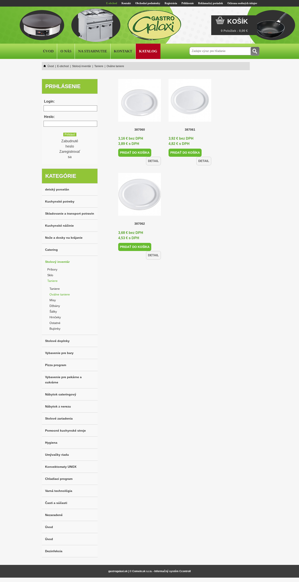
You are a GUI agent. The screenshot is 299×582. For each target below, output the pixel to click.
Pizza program (55, 365)
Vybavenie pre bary (59, 353)
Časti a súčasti (56, 503)
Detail (154, 152)
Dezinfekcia (53, 551)
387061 (190, 129)
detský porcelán (57, 189)
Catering (51, 249)
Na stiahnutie (92, 51)
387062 (139, 215)
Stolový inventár (57, 261)
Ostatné (54, 323)
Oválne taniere (59, 294)
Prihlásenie (187, 3)
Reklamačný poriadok (210, 3)
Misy (52, 300)
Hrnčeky (55, 317)
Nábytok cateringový (60, 394)
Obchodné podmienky (147, 3)
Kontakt (126, 3)
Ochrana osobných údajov (242, 3)
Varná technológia (58, 491)
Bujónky (54, 328)
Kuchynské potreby (59, 201)
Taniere (52, 281)
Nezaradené (54, 515)
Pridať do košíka (132, 152)
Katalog (148, 51)
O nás (65, 51)
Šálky (53, 311)
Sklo (50, 275)
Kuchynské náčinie (59, 225)
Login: (49, 101)
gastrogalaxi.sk (118, 571)
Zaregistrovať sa (69, 154)
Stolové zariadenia (59, 418)
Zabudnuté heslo (69, 143)
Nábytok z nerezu (58, 406)
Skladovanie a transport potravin (69, 213)
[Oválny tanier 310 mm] (139, 206)
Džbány (54, 306)
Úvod (48, 51)
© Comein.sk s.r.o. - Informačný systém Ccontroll (160, 571)
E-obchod (111, 3)
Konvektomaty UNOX (60, 466)
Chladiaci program (58, 479)
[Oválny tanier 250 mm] (139, 120)
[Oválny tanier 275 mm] (190, 120)
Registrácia (171, 3)
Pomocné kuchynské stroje (65, 430)
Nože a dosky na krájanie (64, 237)
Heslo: (49, 117)
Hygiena (51, 442)
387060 (139, 129)
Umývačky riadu (57, 454)
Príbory (52, 269)
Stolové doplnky (57, 341)
